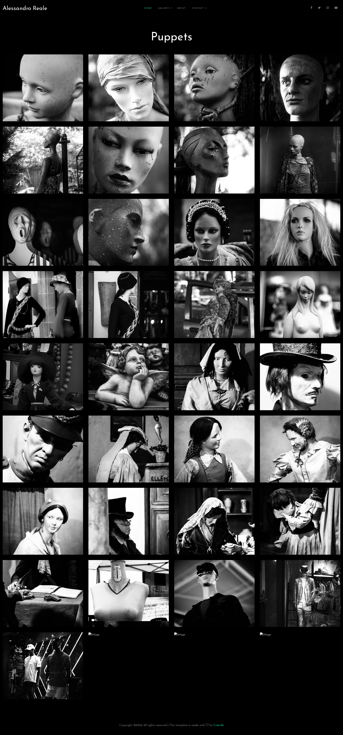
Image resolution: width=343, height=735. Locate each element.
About (181, 8)
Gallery (163, 8)
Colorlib (219, 725)
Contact (198, 8)
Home (148, 8)
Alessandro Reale (25, 8)
